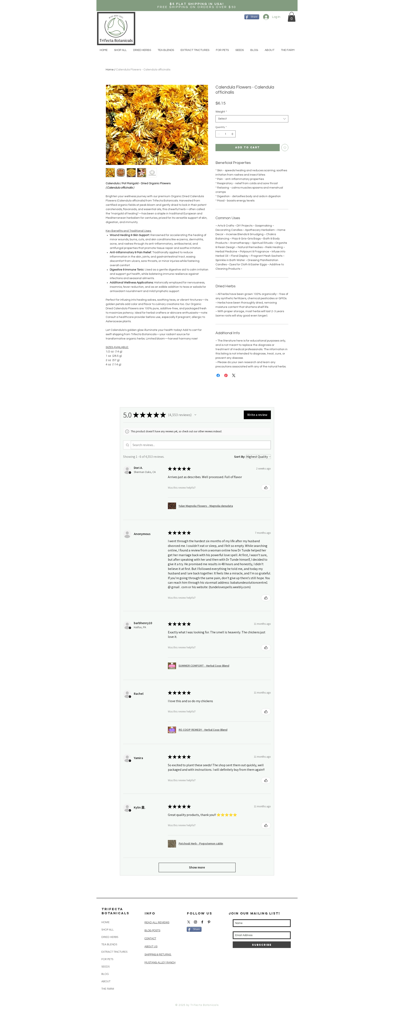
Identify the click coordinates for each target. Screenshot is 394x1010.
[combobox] (251, 118)
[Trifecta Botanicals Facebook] (202, 922)
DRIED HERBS (109, 937)
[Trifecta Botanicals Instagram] (195, 922)
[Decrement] (218, 134)
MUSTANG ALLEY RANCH (159, 962)
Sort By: (239, 456)
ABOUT (105, 981)
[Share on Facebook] (218, 375)
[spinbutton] (225, 134)
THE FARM (107, 988)
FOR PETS (107, 959)
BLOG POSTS (152, 930)
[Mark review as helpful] (266, 487)
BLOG (105, 973)
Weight (221, 111)
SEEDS (105, 966)
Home (110, 69)
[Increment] (232, 134)
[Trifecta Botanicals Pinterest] (209, 922)
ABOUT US (150, 946)
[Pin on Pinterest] (225, 375)
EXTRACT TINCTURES (114, 951)
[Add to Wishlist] (285, 147)
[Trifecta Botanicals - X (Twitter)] (189, 922)
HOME (105, 922)
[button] (291, 17)
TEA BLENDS (109, 944)
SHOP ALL (107, 929)
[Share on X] (233, 375)
